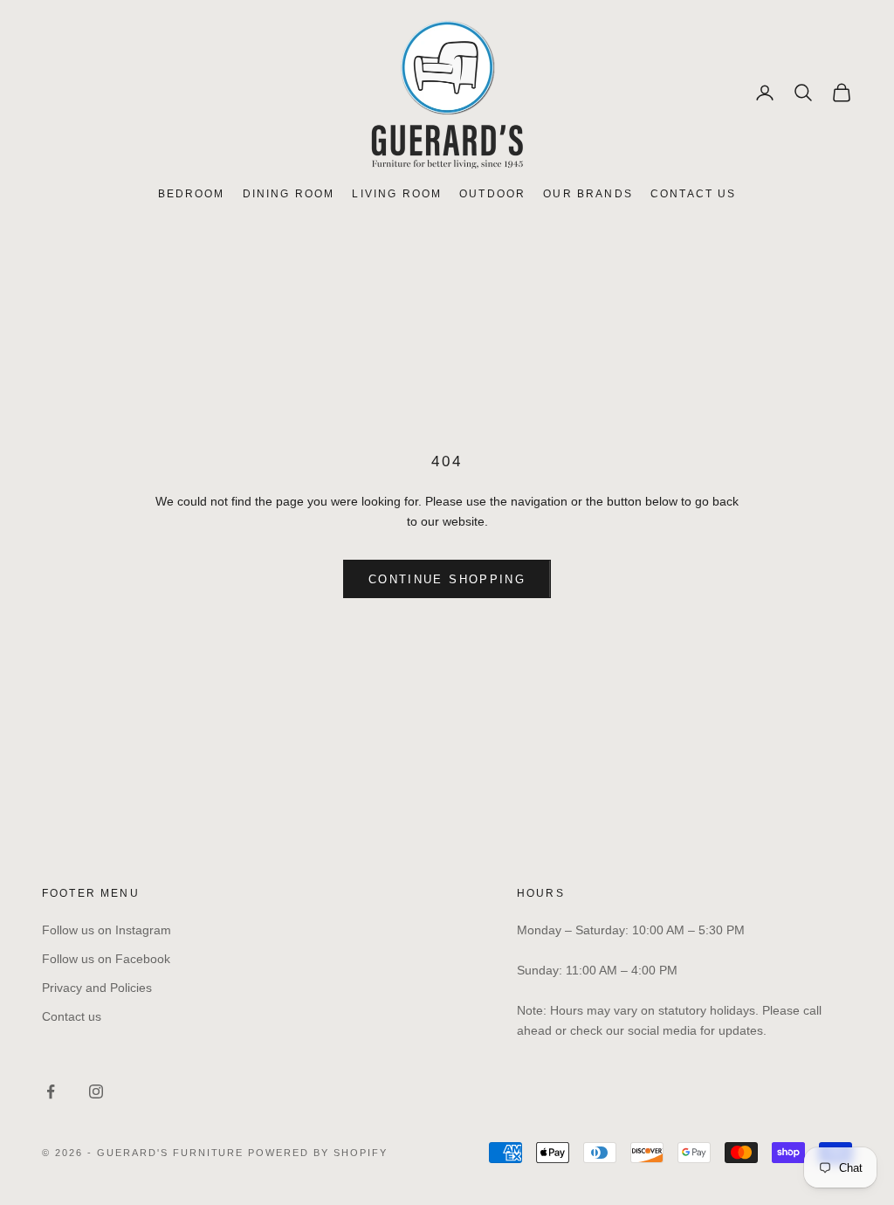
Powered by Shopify (318, 1152)
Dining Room (289, 194)
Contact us (71, 1016)
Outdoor (492, 194)
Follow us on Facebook (106, 959)
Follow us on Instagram (106, 930)
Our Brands (588, 194)
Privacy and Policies (97, 988)
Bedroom (191, 194)
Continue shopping (447, 579)
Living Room (397, 194)
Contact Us (693, 194)
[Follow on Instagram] (96, 1091)
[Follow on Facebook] (50, 1091)
